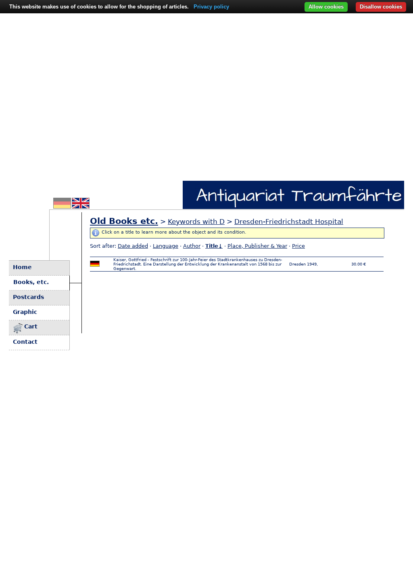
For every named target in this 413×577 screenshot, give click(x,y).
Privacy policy (211, 7)
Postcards (28, 297)
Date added (133, 246)
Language (165, 246)
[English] (80, 206)
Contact (25, 342)
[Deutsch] (62, 206)
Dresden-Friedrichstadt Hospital (288, 221)
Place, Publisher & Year (257, 246)
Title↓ (214, 246)
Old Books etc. (124, 221)
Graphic (25, 312)
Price (298, 246)
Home (22, 267)
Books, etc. (31, 282)
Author (191, 246)
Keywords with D (196, 221)
